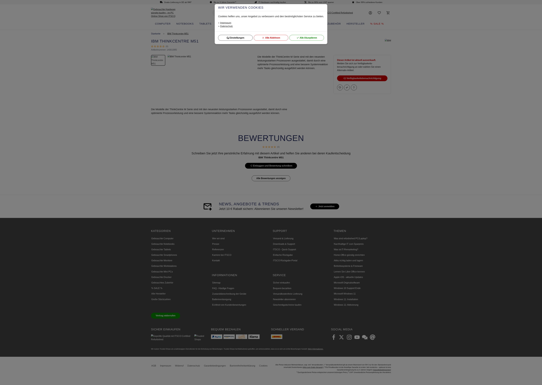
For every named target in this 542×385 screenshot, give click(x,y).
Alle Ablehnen (272, 38)
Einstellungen (237, 38)
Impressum (225, 23)
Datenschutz (226, 26)
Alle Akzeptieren (308, 38)
